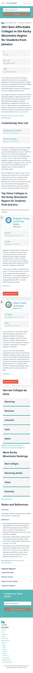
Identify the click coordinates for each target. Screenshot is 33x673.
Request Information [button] (11, 294)
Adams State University (19, 304)
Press (2, 632)
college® (5, 626)
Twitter (4, 647)
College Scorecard (9, 543)
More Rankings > (7, 499)
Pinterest (4, 649)
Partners (3, 645)
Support (3, 636)
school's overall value (21, 112)
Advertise (3, 643)
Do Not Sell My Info (7, 662)
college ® (11, 3)
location (8, 154)
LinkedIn (4, 653)
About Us (3, 630)
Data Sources (4, 638)
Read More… (7, 286)
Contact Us (4, 634)
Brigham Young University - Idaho (21, 221)
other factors (8, 158)
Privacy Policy (5, 658)
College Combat (25, 173)
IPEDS (14, 526)
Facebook (4, 651)
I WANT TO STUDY (8, 600)
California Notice (6, 660)
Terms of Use (5, 655)
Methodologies (5, 640)
